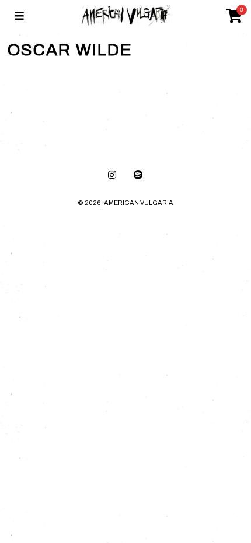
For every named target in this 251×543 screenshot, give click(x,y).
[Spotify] (138, 175)
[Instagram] (112, 175)
